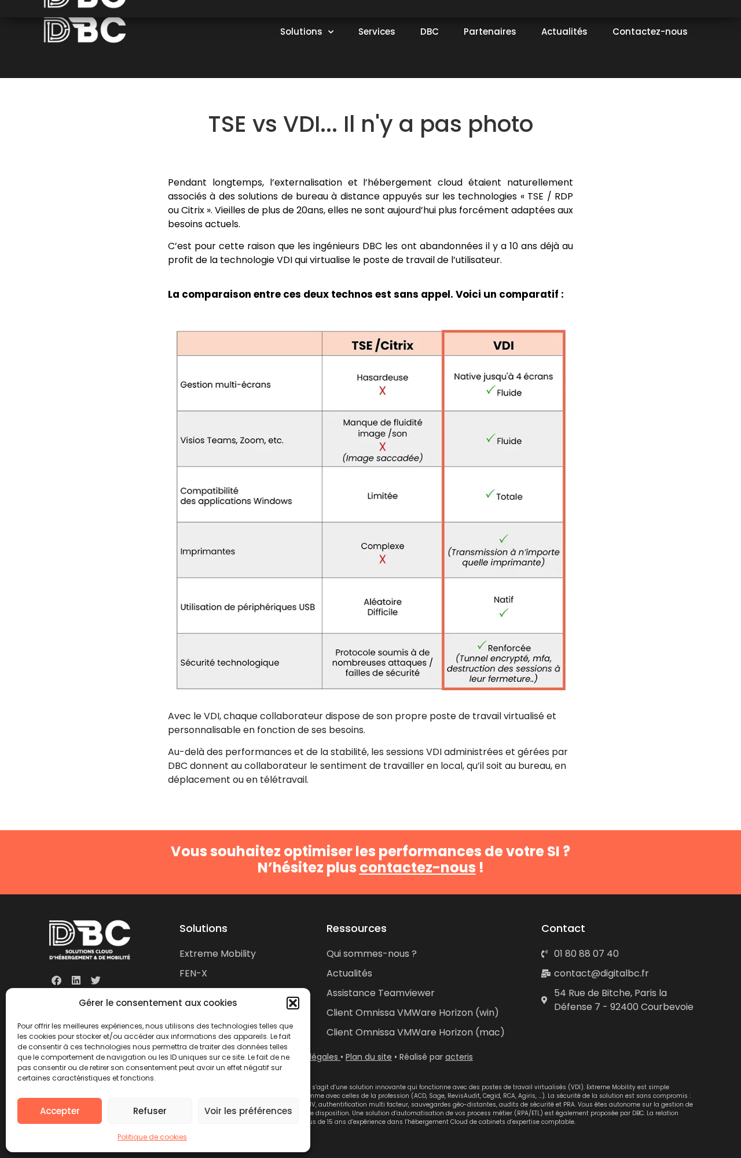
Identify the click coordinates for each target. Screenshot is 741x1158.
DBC (429, 31)
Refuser (150, 1111)
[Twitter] (95, 980)
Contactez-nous (650, 31)
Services (376, 31)
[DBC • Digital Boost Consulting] (86, 29)
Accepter (60, 1111)
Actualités (564, 31)
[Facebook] (56, 980)
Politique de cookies (152, 1137)
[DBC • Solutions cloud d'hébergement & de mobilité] (89, 939)
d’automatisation (417, 1113)
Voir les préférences (248, 1111)
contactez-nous (418, 867)
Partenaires (490, 31)
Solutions (301, 31)
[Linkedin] (76, 980)
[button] (293, 1003)
